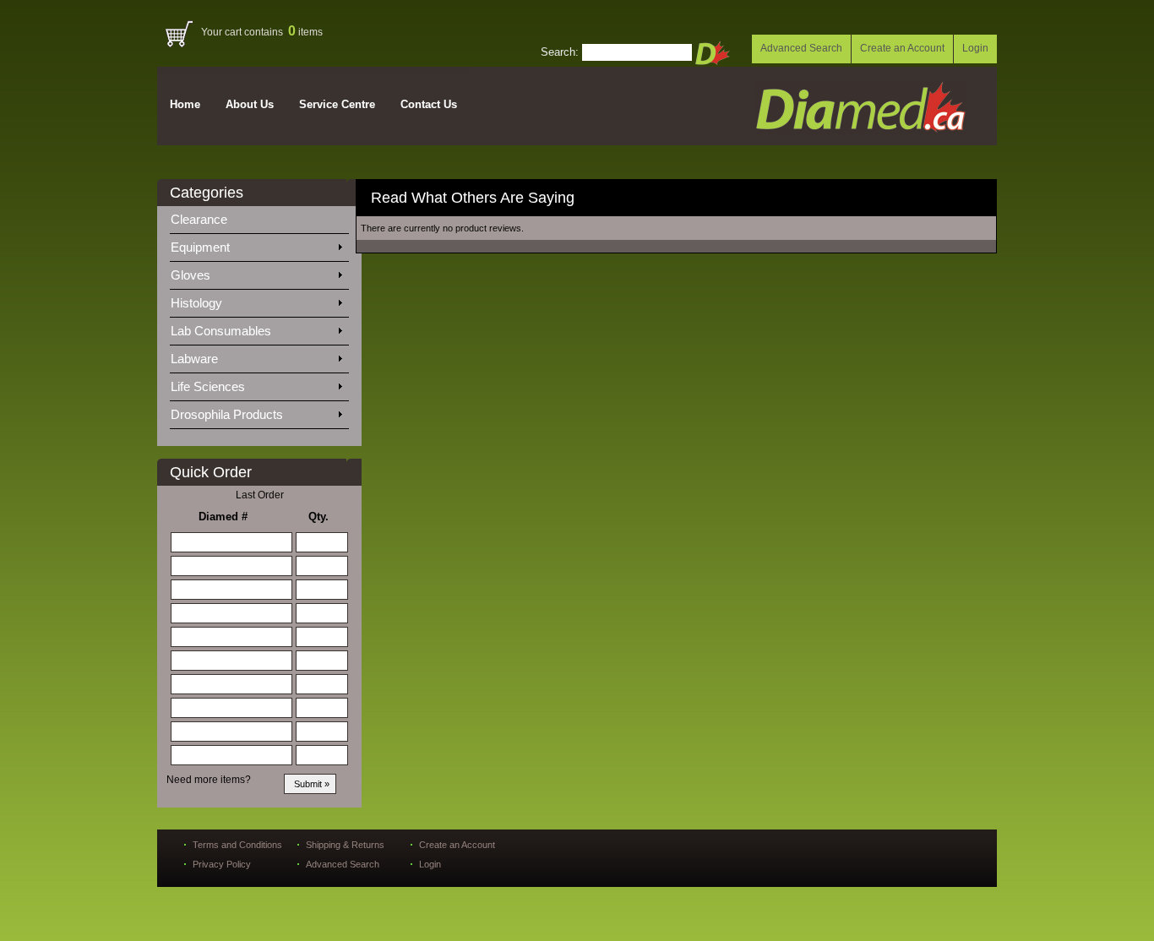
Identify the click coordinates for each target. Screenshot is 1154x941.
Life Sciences (209, 386)
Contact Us (428, 104)
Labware (196, 358)
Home (185, 104)
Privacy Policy (222, 864)
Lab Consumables (223, 331)
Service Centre (337, 104)
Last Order (260, 495)
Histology (198, 303)
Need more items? (208, 780)
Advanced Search (801, 48)
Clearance (209, 219)
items (305, 32)
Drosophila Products (228, 414)
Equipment (202, 247)
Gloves (192, 275)
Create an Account (902, 48)
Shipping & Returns (345, 845)
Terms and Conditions (237, 845)
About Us (250, 104)
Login (975, 48)
